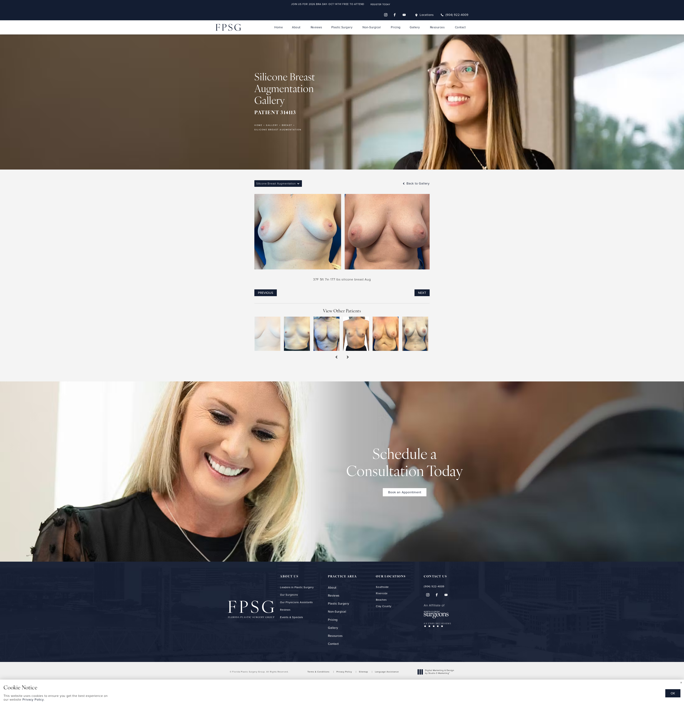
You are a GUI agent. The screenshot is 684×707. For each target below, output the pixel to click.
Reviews (316, 27)
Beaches (381, 600)
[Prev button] (336, 357)
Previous (265, 292)
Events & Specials (291, 617)
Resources (437, 27)
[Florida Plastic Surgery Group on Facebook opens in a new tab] (395, 15)
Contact (460, 27)
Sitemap (363, 671)
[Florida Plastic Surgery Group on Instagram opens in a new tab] (385, 15)
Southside (382, 587)
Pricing (396, 27)
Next (422, 292)
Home (278, 27)
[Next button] (348, 357)
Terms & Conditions (318, 671)
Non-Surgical (371, 27)
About (296, 27)
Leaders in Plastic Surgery (297, 587)
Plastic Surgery (342, 27)
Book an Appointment (404, 492)
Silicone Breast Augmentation (277, 129)
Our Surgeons (289, 595)
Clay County (383, 606)
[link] (454, 15)
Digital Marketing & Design (439, 672)
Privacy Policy (344, 671)
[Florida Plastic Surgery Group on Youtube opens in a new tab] (404, 15)
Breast (287, 125)
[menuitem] (385, 15)
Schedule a (404, 464)
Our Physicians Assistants (296, 602)
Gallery (415, 27)
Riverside (382, 593)
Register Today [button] (380, 4)
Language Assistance (387, 671)
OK (673, 693)
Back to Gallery (417, 183)
